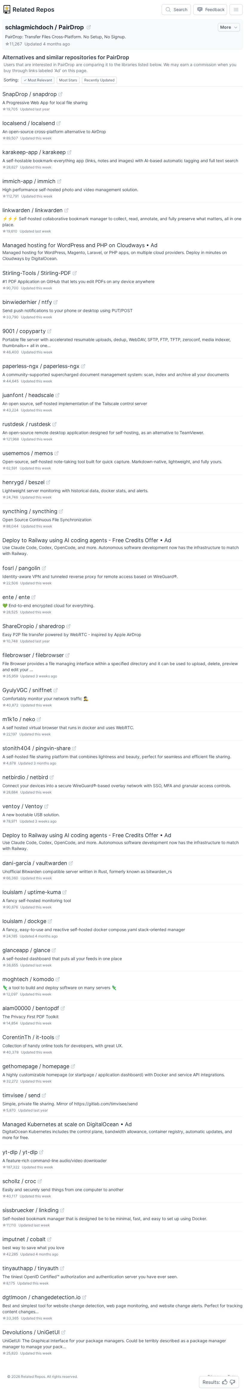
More (225, 27)
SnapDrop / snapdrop (29, 94)
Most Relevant (38, 80)
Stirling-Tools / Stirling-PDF (36, 273)
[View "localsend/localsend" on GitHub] (58, 123)
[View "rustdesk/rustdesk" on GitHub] (54, 424)
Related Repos (33, 9)
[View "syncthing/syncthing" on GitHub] (61, 511)
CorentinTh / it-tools (28, 1037)
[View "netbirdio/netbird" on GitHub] (51, 777)
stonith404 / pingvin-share (36, 748)
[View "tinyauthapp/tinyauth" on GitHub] (62, 1268)
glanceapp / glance (26, 950)
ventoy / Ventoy (22, 806)
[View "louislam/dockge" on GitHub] (50, 921)
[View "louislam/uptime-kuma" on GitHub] (64, 892)
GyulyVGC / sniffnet (27, 690)
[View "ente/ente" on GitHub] (33, 597)
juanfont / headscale (28, 395)
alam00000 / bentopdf (30, 1008)
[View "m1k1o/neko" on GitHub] (38, 719)
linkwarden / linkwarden (32, 210)
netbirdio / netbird (25, 777)
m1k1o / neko (18, 719)
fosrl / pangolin (21, 568)
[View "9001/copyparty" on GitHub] (49, 331)
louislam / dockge (24, 921)
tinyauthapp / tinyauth (30, 1268)
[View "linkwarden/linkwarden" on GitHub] (66, 210)
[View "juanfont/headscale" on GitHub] (57, 395)
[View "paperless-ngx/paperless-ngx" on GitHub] (83, 366)
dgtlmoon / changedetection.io (41, 1297)
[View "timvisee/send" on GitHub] (44, 1095)
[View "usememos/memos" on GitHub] (56, 453)
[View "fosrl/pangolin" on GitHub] (44, 568)
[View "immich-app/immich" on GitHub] (59, 181)
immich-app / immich (29, 181)
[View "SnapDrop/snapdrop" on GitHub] (60, 94)
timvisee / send (21, 1095)
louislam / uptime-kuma (31, 892)
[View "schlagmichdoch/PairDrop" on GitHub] (88, 27)
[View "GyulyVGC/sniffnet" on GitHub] (55, 690)
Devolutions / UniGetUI (31, 1332)
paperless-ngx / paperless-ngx (40, 366)
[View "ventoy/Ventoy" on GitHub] (46, 806)
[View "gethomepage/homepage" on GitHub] (73, 1066)
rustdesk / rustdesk (26, 424)
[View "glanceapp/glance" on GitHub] (53, 950)
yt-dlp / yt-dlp (20, 1152)
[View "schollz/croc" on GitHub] (39, 1181)
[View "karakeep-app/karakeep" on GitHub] (69, 152)
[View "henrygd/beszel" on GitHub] (48, 482)
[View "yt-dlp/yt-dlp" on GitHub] (41, 1152)
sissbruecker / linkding (30, 1210)
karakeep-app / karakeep (34, 152)
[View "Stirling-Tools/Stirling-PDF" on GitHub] (74, 273)
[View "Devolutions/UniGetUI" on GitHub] (63, 1332)
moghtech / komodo (28, 979)
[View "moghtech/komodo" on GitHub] (57, 979)
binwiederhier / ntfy (27, 302)
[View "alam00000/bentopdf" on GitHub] (62, 1008)
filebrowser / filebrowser (33, 655)
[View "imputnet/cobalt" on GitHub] (49, 1239)
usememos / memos (27, 453)
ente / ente (16, 597)
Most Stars (68, 80)
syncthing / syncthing (29, 511)
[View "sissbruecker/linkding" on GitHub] (62, 1210)
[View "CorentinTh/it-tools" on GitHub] (57, 1037)
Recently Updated (99, 80)
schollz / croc (19, 1181)
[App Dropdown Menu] (236, 9)
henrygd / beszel (23, 482)
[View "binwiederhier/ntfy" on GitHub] (55, 302)
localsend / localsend (28, 123)
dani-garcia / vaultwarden (34, 863)
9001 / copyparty (24, 331)
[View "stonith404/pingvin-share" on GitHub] (74, 748)
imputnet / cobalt (24, 1239)
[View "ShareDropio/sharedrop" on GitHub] (68, 626)
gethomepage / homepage (35, 1066)
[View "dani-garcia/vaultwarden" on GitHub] (70, 863)
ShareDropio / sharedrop (33, 626)
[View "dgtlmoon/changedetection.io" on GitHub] (84, 1297)
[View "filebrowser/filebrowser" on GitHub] (67, 655)
